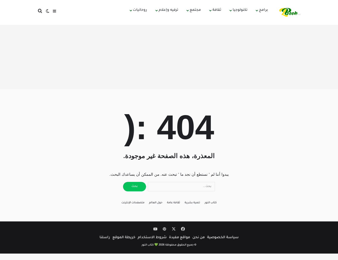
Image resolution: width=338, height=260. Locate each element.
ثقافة (216, 10)
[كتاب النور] (290, 12)
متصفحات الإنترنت (132, 202)
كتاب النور (211, 202)
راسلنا (105, 238)
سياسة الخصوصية (223, 238)
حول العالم (155, 202)
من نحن (198, 238)
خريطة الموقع (123, 238)
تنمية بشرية (192, 202)
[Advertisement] (169, 57)
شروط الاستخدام (152, 238)
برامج (263, 10)
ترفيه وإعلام (168, 10)
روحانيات (140, 10)
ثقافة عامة (173, 202)
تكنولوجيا (240, 10)
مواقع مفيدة (179, 238)
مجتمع (195, 10)
